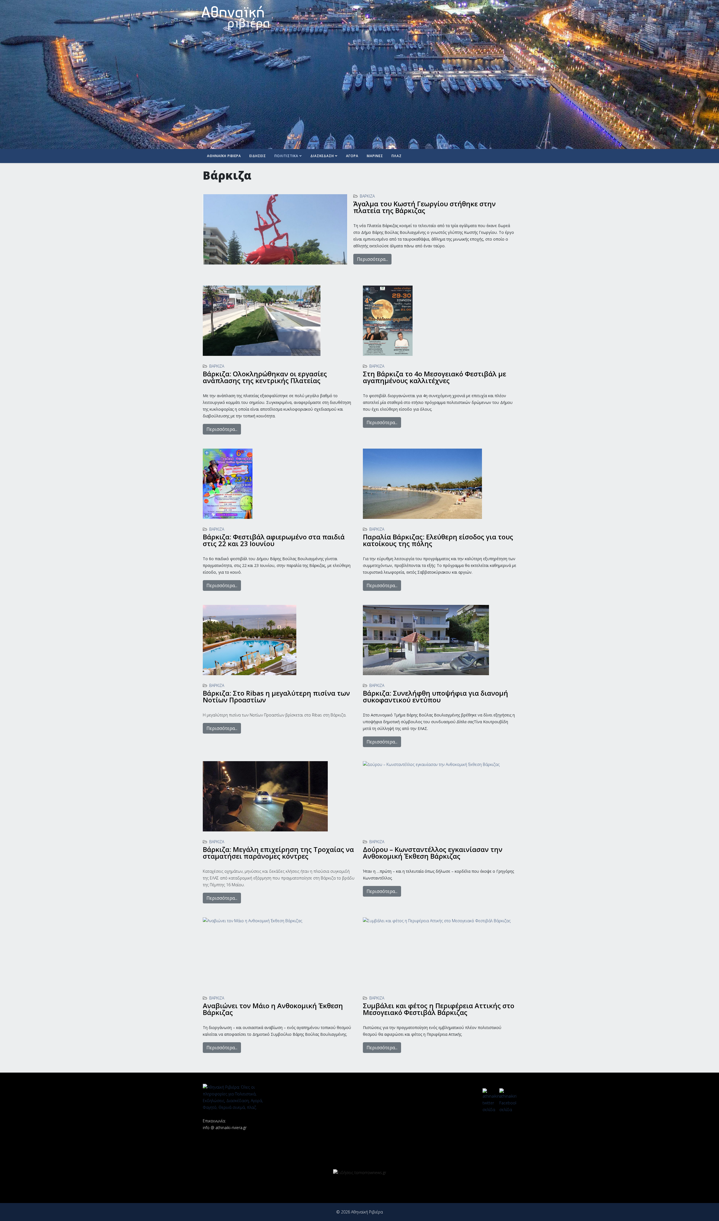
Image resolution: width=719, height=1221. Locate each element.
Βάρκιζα (367, 196)
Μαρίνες (375, 155)
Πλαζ (397, 155)
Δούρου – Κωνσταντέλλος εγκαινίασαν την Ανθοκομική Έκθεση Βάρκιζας (432, 853)
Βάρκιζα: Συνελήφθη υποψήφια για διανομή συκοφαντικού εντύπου (435, 696)
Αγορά (352, 155)
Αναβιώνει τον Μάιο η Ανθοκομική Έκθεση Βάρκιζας (273, 1009)
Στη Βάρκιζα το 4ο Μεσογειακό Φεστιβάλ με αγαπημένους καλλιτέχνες (434, 377)
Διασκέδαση (322, 155)
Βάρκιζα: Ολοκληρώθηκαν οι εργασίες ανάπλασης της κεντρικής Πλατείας (265, 377)
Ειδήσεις (257, 155)
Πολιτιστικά (286, 155)
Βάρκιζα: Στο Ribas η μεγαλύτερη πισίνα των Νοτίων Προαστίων (276, 696)
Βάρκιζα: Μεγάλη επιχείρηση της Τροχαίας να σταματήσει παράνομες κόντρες (278, 853)
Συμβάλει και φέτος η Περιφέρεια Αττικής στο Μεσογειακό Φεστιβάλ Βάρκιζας (438, 1009)
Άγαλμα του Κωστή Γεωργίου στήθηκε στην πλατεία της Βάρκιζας (424, 207)
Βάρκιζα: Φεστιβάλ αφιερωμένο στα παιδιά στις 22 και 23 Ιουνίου (274, 540)
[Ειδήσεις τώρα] (359, 1172)
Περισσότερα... (372, 259)
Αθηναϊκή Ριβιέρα (224, 155)
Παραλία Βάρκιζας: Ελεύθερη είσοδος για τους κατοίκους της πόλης (438, 540)
